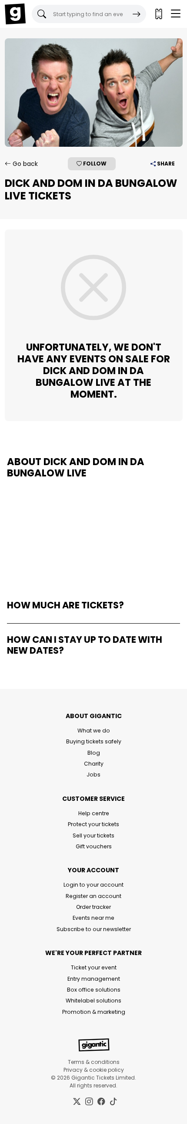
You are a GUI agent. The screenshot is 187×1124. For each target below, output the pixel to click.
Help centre (93, 813)
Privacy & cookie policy (93, 1069)
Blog (93, 752)
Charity (94, 763)
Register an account (93, 896)
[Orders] (158, 14)
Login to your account (93, 884)
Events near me (93, 917)
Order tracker (93, 907)
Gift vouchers (94, 846)
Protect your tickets (93, 824)
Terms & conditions (94, 1062)
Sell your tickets (93, 835)
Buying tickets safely (93, 741)
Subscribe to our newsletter (94, 929)
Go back (24, 163)
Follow (94, 163)
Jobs (93, 774)
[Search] (137, 14)
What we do (93, 730)
